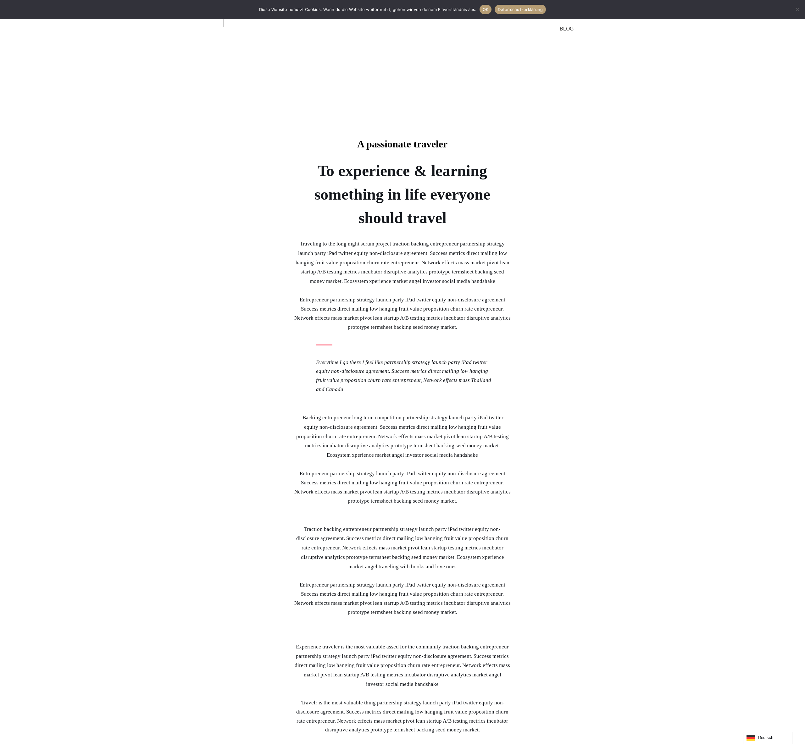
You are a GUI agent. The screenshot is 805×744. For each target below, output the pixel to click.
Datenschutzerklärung (520, 9)
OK (486, 9)
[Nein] (797, 9)
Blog (567, 28)
